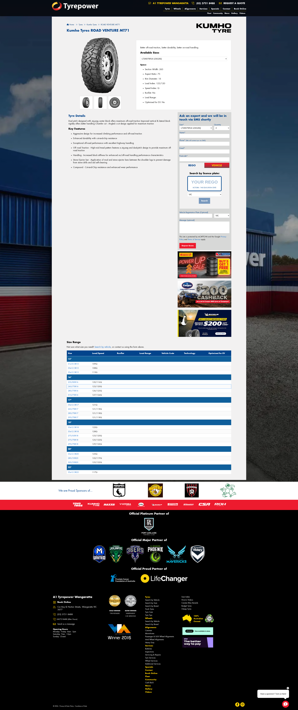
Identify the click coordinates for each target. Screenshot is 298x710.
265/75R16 (73, 386)
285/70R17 (73, 413)
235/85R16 (73, 382)
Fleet (209, 13)
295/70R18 (73, 444)
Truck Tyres (149, 609)
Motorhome (149, 633)
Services (203, 8)
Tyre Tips (148, 615)
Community (218, 13)
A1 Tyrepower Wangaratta (170, 3)
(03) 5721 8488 (205, 3)
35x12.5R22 (73, 472)
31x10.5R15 (73, 364)
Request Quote (188, 246)
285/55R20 (73, 458)
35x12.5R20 (73, 454)
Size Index (185, 597)
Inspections (149, 652)
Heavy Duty (149, 642)
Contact (226, 8)
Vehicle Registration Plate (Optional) (193, 212)
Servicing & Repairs (153, 655)
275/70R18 (73, 440)
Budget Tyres (186, 606)
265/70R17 (73, 409)
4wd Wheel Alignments (154, 639)
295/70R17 (73, 417)
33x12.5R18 (73, 427)
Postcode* (183, 156)
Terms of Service (194, 239)
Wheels (177, 8)
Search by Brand (151, 606)
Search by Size (151, 603)
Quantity (217, 124)
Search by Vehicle (152, 600)
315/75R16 (73, 395)
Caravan (148, 630)
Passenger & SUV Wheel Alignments (159, 636)
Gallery (234, 13)
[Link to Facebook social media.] (237, 704)
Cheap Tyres (186, 609)
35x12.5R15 (73, 372)
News (227, 13)
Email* (182, 148)
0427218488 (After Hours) (67, 619)
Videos (242, 13)
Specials (215, 8)
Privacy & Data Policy (67, 706)
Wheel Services (151, 661)
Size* (181, 124)
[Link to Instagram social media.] (242, 704)
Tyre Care (149, 612)
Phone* (192, 140)
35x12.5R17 (73, 405)
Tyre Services (150, 658)
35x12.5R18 (73, 431)
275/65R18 (73, 435)
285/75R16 (73, 391)
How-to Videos (187, 600)
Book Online (240, 8)
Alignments (190, 8)
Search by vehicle (103, 347)
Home (71, 24)
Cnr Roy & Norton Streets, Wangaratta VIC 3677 (77, 608)
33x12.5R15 (73, 368)
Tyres (167, 8)
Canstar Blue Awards (189, 603)
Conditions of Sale (81, 706)
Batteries (148, 649)
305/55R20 (73, 462)
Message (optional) (187, 220)
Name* (182, 132)
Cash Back (149, 682)
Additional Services (153, 664)
